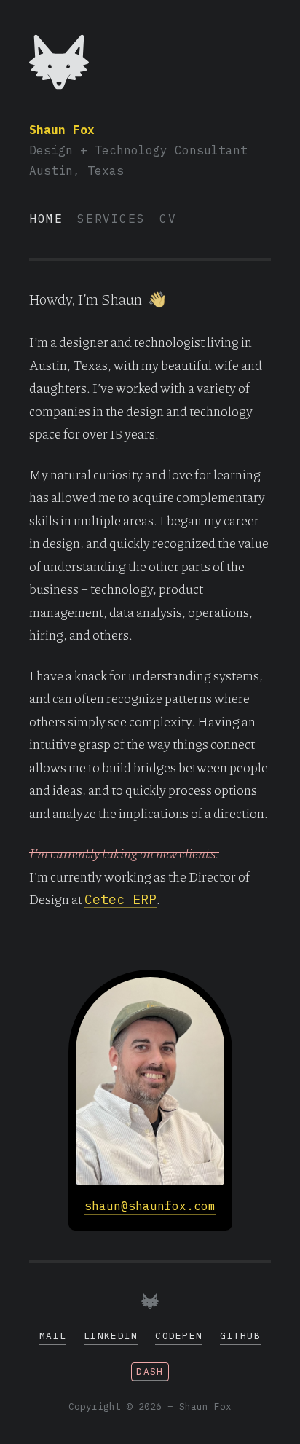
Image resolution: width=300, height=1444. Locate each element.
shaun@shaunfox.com (150, 1205)
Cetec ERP (120, 899)
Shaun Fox (62, 129)
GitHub (240, 1336)
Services (111, 218)
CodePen (178, 1336)
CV (167, 218)
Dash (149, 1371)
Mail (52, 1336)
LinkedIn (111, 1336)
